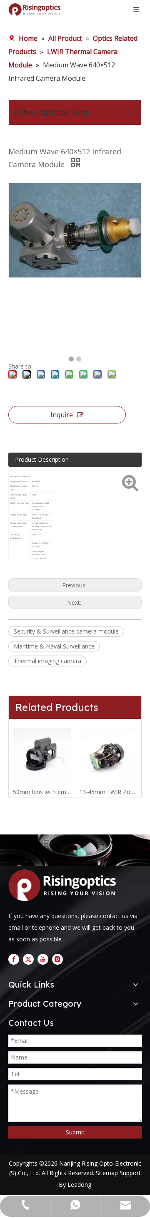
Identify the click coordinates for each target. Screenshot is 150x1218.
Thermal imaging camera (47, 661)
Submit (75, 1132)
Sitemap (107, 1173)
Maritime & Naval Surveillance (54, 646)
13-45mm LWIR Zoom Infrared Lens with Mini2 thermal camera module (108, 792)
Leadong (79, 1184)
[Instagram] (57, 958)
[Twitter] (28, 958)
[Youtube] (43, 958)
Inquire (61, 414)
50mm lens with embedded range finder (42, 792)
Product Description (42, 459)
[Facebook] (13, 958)
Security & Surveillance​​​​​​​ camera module (66, 631)
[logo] (64, 885)
